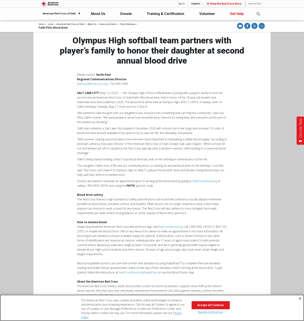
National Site (255, 4)
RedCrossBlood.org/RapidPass (138, 272)
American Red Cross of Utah (70, 24)
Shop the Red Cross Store (226, 4)
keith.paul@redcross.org (92, 84)
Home (42, 24)
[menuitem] (60, 13)
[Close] (300, 298)
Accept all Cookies (210, 305)
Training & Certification (165, 14)
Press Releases (127, 24)
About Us (98, 14)
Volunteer (207, 14)
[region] (152, 308)
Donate (126, 14)
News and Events (108, 24)
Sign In (181, 4)
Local (50, 24)
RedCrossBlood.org (204, 181)
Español (195, 4)
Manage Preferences (210, 312)
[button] (258, 14)
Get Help (237, 14)
